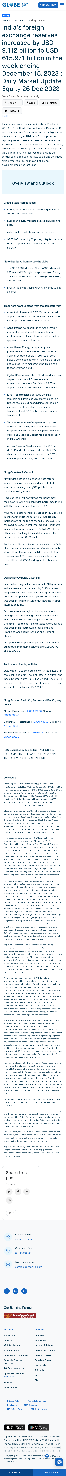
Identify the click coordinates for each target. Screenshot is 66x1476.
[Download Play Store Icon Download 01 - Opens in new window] (39, 1427)
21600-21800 (34, 711)
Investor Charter (43, 1355)
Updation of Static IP (14, 1374)
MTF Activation (11, 1351)
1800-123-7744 (23, 1239)
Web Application (12, 1345)
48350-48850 (40, 721)
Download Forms (43, 1360)
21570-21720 (37, 732)
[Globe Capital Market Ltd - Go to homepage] (15, 5)
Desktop (8, 1340)
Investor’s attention (45, 1351)
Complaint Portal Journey (16, 1355)
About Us (39, 1335)
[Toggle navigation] (62, 5)
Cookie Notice (11, 1387)
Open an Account (48, 5)
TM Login (39, 1370)
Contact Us (40, 1340)
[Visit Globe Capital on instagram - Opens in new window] (15, 1291)
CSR (37, 1375)
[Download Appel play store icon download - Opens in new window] (14, 1427)
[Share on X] (26, 1191)
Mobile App (9, 1335)
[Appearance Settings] (59, 1462)
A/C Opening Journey (14, 1368)
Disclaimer (12, 1405)
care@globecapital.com (28, 1266)
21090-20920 (11, 736)
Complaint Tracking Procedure (13, 1361)
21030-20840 (11, 715)
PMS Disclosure (31, 1405)
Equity (6, 15)
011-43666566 (23, 1253)
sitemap (8, 1382)
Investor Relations (44, 1345)
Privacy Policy (14, 1401)
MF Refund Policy (15, 1409)
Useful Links (40, 1365)
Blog (37, 1380)
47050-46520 (12, 725)
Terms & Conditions (37, 1401)
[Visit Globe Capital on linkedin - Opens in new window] (24, 1291)
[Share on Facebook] (18, 1191)
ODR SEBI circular (39, 1409)
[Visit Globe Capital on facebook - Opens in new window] (7, 1291)
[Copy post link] (9, 1200)
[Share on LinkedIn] (9, 1191)
